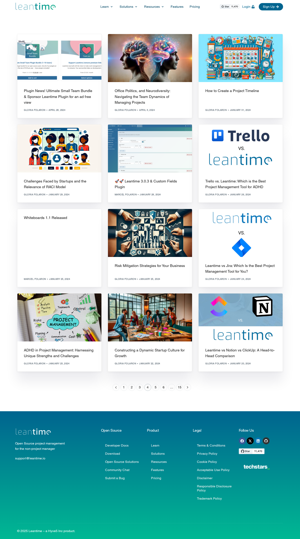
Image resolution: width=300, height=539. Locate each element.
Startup (60, 133)
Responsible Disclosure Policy (214, 488)
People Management (137, 43)
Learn (155, 445)
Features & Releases (39, 43)
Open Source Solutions (122, 462)
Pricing (156, 478)
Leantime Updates (65, 43)
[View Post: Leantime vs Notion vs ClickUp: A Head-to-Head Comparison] (241, 317)
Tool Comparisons (249, 218)
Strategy (243, 43)
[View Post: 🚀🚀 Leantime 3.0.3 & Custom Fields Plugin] (150, 148)
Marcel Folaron (126, 194)
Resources (159, 462)
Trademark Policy (209, 498)
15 (179, 387)
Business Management (221, 43)
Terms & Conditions (211, 445)
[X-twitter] (250, 440)
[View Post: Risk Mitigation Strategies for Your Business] (150, 233)
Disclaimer (204, 478)
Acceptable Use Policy (213, 470)
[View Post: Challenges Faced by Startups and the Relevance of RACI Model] (59, 148)
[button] (107, 7)
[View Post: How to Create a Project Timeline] (241, 58)
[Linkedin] (258, 440)
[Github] (266, 440)
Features (157, 470)
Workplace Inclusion (130, 46)
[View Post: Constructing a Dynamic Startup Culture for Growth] (150, 317)
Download (112, 454)
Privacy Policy (207, 454)
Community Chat (117, 470)
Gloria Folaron (34, 110)
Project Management (166, 43)
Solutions (158, 454)
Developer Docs (117, 445)
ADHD (119, 43)
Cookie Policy (207, 462)
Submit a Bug (115, 478)
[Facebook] (242, 440)
